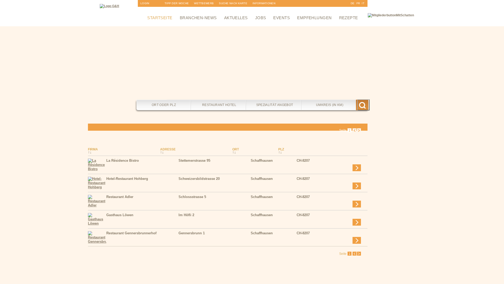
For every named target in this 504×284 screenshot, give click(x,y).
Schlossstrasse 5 (192, 197)
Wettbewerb (204, 3)
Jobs (260, 18)
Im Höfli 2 (186, 215)
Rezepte (348, 18)
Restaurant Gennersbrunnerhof (131, 233)
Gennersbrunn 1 (191, 233)
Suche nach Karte (233, 3)
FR (358, 3)
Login (144, 3)
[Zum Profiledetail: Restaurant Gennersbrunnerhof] (97, 242)
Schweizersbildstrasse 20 (199, 179)
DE (353, 3)
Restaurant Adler (119, 197)
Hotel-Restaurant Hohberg (127, 179)
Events (281, 18)
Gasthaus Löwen (119, 215)
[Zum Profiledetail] (357, 167)
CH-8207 (303, 161)
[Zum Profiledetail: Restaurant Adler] (97, 205)
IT (363, 3)
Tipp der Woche (177, 3)
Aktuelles (236, 18)
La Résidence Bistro (122, 161)
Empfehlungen (314, 18)
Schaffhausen (262, 161)
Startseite (159, 18)
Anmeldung (149, 10)
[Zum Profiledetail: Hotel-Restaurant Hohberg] (97, 187)
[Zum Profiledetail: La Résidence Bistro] (97, 169)
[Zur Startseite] (109, 6)
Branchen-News (198, 18)
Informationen (264, 3)
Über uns (260, 10)
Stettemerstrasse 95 (194, 161)
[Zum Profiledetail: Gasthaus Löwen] (97, 223)
